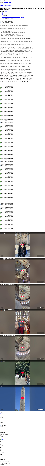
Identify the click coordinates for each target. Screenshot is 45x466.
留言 (7, 417)
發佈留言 (1, 426)
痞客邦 (5, 417)
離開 (3, 464)
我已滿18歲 (2, 464)
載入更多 (1, 422)
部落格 (2, 13)
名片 (2, 14)
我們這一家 (1, 413)
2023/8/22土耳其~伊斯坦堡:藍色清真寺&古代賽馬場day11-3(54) (13, 17)
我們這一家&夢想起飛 (5, 5)
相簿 (2, 12)
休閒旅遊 (6, 11)
